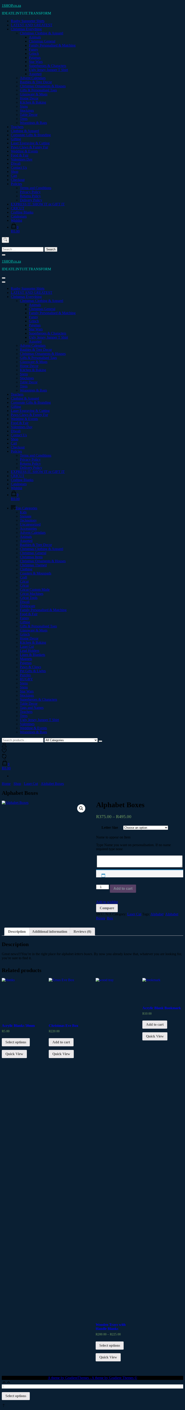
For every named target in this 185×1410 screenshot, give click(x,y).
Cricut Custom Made (35, 589)
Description (17, 931)
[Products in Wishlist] (4, 752)
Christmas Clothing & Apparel (41, 33)
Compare (107, 908)
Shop (14, 171)
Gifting (16, 139)
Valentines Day (21, 159)
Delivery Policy (31, 200)
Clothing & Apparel (25, 131)
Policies (16, 184)
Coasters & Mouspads (35, 573)
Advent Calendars (33, 78)
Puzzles (25, 675)
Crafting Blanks (22, 212)
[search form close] (3, 255)
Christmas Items (31, 557)
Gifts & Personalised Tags (38, 90)
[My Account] (4, 746)
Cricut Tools (28, 598)
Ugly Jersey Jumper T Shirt (48, 70)
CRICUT (17, 208)
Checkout (18, 180)
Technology (28, 520)
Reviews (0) (82, 931)
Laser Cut (27, 646)
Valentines (27, 724)
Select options (15, 1042)
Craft (23, 577)
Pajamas (35, 57)
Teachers (17, 127)
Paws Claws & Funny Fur (29, 147)
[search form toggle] (5, 240)
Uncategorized (30, 524)
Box (110, 918)
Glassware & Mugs (33, 94)
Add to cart (122, 888)
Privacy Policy (30, 192)
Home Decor (29, 98)
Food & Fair (19, 155)
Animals (35, 37)
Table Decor (28, 114)
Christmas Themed (33, 565)
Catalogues (19, 216)
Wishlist (16, 220)
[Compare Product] (4, 757)
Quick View (14, 1054)
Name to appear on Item (113, 837)
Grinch (34, 53)
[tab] (17, 932)
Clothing (26, 569)
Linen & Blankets (32, 655)
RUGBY (26, 679)
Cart (14, 176)
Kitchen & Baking (33, 102)
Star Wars (36, 62)
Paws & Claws (30, 667)
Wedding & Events (24, 151)
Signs (24, 106)
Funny (33, 49)
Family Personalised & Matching (52, 45)
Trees (24, 119)
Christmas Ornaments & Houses (43, 86)
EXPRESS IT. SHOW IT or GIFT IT (38, 204)
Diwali (16, 163)
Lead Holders (29, 651)
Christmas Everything (26, 29)
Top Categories (26, 508)
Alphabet (157, 914)
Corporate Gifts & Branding (31, 135)
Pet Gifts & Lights (33, 671)
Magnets (26, 659)
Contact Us (19, 167)
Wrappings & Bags (33, 123)
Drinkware (27, 606)
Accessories (28, 528)
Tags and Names (32, 708)
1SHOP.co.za (11, 5)
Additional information (49, 931)
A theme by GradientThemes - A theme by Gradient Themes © (92, 1378)
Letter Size (110, 827)
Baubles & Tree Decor (36, 82)
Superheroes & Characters (47, 66)
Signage (25, 516)
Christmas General (42, 41)
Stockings (27, 110)
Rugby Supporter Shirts (27, 21)
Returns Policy (30, 196)
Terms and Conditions (35, 188)
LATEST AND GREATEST (31, 25)
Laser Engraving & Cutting (30, 143)
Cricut (24, 581)
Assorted (35, 74)
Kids (23, 512)
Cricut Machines (31, 594)
